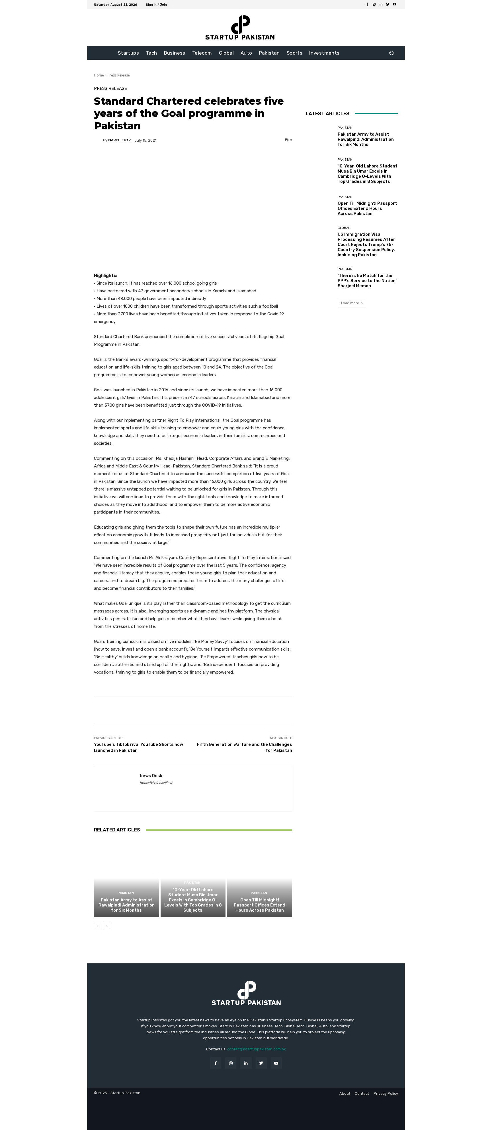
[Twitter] (387, 4)
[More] (248, 159)
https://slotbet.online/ (156, 782)
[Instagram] (374, 4)
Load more (350, 303)
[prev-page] (97, 926)
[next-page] (106, 926)
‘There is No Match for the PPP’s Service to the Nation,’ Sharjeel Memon (367, 280)
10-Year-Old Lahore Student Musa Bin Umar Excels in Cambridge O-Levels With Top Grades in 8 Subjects (193, 900)
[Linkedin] (381, 4)
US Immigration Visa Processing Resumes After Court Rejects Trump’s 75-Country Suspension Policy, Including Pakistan (366, 244)
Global (344, 227)
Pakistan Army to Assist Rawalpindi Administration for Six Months (127, 905)
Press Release (119, 75)
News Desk (119, 140)
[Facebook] (367, 4)
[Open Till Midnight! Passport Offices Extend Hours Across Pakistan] (259, 878)
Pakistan (126, 893)
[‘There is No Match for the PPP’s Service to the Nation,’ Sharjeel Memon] (319, 278)
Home (99, 75)
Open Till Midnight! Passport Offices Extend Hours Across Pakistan (259, 905)
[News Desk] (98, 140)
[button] (391, 53)
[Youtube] (394, 4)
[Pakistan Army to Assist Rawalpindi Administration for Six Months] (126, 878)
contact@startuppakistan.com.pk (256, 1049)
